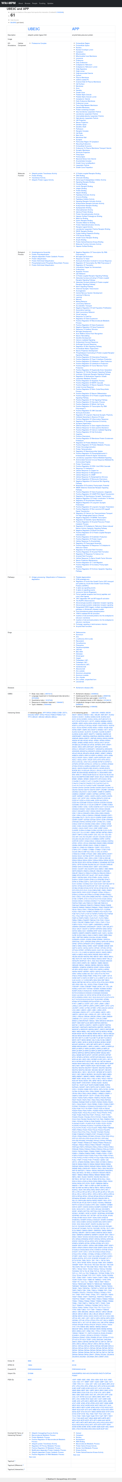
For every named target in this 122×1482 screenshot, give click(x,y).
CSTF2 (107, 847)
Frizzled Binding (81, 184)
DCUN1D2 (98, 856)
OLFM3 (111, 1089)
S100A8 (87, 1205)
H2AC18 (86, 952)
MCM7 (79, 1033)
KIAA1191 (83, 995)
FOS (97, 920)
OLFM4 (74, 1091)
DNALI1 (108, 873)
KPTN (80, 1001)
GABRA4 (75, 926)
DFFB (79, 864)
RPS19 (74, 1196)
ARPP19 (94, 755)
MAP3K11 (75, 1025)
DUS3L (100, 877)
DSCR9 (80, 877)
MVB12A (75, 1059)
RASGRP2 (101, 1170)
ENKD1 (109, 890)
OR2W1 (97, 1091)
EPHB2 (96, 894)
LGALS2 (104, 1008)
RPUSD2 (95, 1198)
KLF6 (112, 997)
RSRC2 (94, 1200)
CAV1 (88, 798)
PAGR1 (79, 1100)
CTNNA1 (85, 849)
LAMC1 (107, 1003)
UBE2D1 (35, 717)
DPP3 (84, 875)
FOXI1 (102, 920)
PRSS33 (99, 1149)
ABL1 (92, 715)
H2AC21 (98, 952)
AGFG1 (105, 725)
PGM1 (74, 1115)
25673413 (48, 694)
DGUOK (103, 864)
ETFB (111, 896)
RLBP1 (93, 1183)
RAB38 (108, 1164)
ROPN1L (75, 1190)
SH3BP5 (83, 1220)
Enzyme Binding (81, 197)
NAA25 (108, 1061)
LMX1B (81, 1014)
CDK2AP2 (86, 813)
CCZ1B (111, 807)
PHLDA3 (87, 1117)
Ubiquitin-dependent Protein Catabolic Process (48, 256)
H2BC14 (75, 954)
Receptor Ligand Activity (84, 227)
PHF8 (108, 1115)
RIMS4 (100, 1181)
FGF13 (83, 914)
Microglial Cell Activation (84, 256)
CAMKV (89, 794)
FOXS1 (74, 922)
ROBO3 (108, 1187)
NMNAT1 (80, 1076)
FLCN (91, 918)
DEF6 (84, 862)
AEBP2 (109, 723)
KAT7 (85, 988)
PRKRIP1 (98, 1145)
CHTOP (109, 826)
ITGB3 (82, 986)
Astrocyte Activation (83, 413)
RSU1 (105, 1200)
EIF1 (96, 886)
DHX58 (85, 867)
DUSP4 (86, 879)
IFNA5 (80, 976)
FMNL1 (106, 918)
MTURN (99, 1057)
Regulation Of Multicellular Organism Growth (91, 376)
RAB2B (97, 1164)
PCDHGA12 (83, 1106)
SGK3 (99, 1217)
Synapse (79, 139)
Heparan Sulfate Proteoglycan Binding (89, 216)
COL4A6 (81, 839)
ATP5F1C (108, 762)
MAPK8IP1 (76, 1027)
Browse (27, 3)
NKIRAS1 (89, 1074)
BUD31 (104, 779)
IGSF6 (84, 978)
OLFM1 (105, 1089)
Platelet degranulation (83, 577)
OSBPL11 (108, 1093)
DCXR (108, 856)
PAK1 (89, 1100)
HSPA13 (101, 969)
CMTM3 (104, 832)
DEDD (80, 862)
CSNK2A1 (90, 847)
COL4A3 (108, 837)
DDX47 (90, 860)
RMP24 (105, 1183)
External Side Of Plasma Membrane (88, 82)
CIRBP (100, 828)
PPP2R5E (89, 1140)
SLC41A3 (102, 1226)
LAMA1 (101, 1003)
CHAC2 (74, 824)
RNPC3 (102, 1187)
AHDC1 (95, 727)
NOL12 (94, 1078)
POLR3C (107, 1132)
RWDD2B (108, 1202)
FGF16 (88, 914)
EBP (108, 881)
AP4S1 (91, 740)
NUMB (96, 1085)
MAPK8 (108, 1025)
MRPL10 (92, 1046)
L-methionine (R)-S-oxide (84, 639)
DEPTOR (111, 862)
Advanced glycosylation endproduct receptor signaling (94, 603)
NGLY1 (74, 1074)
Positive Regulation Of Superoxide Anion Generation (94, 370)
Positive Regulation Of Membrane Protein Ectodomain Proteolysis (94, 439)
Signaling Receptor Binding (85, 182)
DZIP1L (86, 881)
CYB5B (82, 854)
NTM (84, 1083)
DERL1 (74, 864)
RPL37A (111, 1192)
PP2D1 (74, 1136)
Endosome (79, 60)
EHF (93, 886)
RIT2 (84, 1183)
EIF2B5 (80, 888)
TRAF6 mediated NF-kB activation (88, 613)
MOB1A (85, 1042)
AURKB (93, 766)
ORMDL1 (95, 1093)
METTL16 (82, 1038)
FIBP (82, 916)
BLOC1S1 (95, 775)
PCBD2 (106, 1104)
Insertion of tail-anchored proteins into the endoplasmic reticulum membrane (95, 616)
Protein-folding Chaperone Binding (87, 233)
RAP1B (74, 1170)
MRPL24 (75, 1048)
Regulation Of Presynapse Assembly (88, 543)
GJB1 (100, 933)
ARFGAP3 (98, 747)
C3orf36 (86, 787)
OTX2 (102, 1095)
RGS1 (108, 1179)
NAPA (102, 1063)
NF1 (94, 1072)
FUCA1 (80, 924)
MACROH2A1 (84, 1021)
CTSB (104, 849)
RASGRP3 (109, 1170)
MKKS (83, 1040)
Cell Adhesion (80, 273)
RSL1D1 (75, 1200)
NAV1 (78, 1066)
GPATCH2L (76, 941)
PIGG (74, 1119)
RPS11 (90, 1194)
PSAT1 (111, 1149)
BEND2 (85, 772)
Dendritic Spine (81, 124)
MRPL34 (100, 1048)
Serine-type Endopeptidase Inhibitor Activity (91, 180)
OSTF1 (91, 1095)
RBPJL (74, 1177)
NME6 (109, 1074)
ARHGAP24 (100, 749)
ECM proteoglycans (82, 579)
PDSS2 (101, 1110)
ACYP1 (92, 721)
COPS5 (107, 839)
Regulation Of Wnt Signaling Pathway (89, 346)
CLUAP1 (87, 832)
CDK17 (74, 813)
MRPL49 (81, 1051)
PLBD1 (98, 1123)
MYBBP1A (95, 1059)
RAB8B (74, 1168)
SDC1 (89, 1209)
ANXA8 (110, 738)
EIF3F (91, 888)
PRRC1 (111, 1147)
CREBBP (110, 843)
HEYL (89, 961)
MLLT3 (94, 1040)
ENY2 (84, 892)
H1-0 (73, 952)
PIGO (78, 1119)
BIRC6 (48, 712)
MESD (106, 1036)
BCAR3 (102, 768)
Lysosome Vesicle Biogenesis (86, 592)
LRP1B (103, 1014)
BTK (100, 779)
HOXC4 (101, 967)
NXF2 (88, 1087)
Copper (78, 658)
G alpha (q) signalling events (86, 588)
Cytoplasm (79, 52)
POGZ (90, 1130)
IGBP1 (104, 976)
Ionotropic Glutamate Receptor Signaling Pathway (93, 374)
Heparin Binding (81, 193)
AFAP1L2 (75, 725)
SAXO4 (91, 1207)
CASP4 (98, 796)
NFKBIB (99, 1072)
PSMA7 (97, 1151)
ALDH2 (74, 732)
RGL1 (104, 1179)
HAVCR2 (86, 956)
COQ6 (86, 841)
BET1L (96, 772)
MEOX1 (101, 1036)
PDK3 (85, 1110)
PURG (106, 1158)
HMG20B (75, 965)
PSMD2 (59, 715)
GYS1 (111, 950)
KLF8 (78, 999)
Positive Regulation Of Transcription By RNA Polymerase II (91, 407)
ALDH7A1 (88, 732)
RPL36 (100, 1192)
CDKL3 (84, 815)
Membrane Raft (81, 137)
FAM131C (89, 903)
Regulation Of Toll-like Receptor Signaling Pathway (93, 372)
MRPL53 (94, 1051)
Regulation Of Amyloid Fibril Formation (89, 549)
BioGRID (13, 22)
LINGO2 (83, 1012)
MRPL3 (94, 1048)
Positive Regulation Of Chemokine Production (91, 357)
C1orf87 (94, 785)
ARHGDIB (75, 751)
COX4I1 (92, 841)
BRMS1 (80, 779)
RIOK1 (110, 1181)
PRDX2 (95, 1143)
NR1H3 (105, 1080)
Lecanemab (80, 681)
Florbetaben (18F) (82, 660)
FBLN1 (74, 909)
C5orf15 (104, 787)
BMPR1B (82, 777)
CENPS (74, 819)
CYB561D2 (76, 854)
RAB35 (102, 1164)
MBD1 (74, 1031)
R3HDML (87, 1162)
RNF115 (87, 1185)
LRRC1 (74, 1016)
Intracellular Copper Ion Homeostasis (88, 267)
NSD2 (74, 1083)
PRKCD (81, 1145)
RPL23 (79, 1192)
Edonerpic (79, 654)
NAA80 (74, 1063)
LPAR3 (91, 1014)
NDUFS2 (75, 1070)
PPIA (103, 1136)
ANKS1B (108, 736)
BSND (92, 779)
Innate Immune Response (85, 387)
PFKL (110, 1113)
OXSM (107, 1095)
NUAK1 (99, 1083)
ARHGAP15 (83, 749)
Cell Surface (80, 84)
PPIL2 (112, 1136)
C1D (93, 783)
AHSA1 (100, 727)
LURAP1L (92, 1018)
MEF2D (89, 1036)
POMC (74, 1134)
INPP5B (80, 982)
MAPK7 (102, 1025)
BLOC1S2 (102, 775)
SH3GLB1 (96, 1220)
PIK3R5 (89, 1119)
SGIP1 (90, 1217)
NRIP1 (110, 1080)
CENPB (98, 817)
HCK (84, 959)
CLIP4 (110, 830)
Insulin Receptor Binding (84, 186)
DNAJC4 (96, 873)
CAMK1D (101, 792)
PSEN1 (74, 1151)
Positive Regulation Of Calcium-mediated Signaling (93, 430)
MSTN (84, 1055)
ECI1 (91, 884)
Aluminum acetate (82, 675)
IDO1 (92, 974)
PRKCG (87, 1145)
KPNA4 (74, 1001)
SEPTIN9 (108, 1211)
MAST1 (97, 1029)
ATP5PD (75, 764)
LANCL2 (75, 1006)
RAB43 (98, 1166)
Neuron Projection (82, 122)
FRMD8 (86, 922)
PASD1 (110, 1102)
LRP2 (108, 1014)
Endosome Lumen (82, 103)
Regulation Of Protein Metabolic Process (90, 442)
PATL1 (74, 1104)
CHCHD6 (87, 824)
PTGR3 (90, 1155)
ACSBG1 (84, 719)
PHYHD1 (98, 1117)
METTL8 (104, 1038)
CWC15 (80, 852)
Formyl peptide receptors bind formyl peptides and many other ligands (93, 595)
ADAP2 (109, 721)
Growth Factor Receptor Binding (87, 237)
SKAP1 (88, 1224)
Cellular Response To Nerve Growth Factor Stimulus (94, 558)
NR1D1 (99, 1080)
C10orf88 (75, 781)
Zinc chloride (80, 677)
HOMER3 (90, 967)
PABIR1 (91, 1098)
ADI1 (99, 723)
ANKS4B (75, 738)
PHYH (93, 1117)
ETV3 (90, 899)
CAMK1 (94, 792)
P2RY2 (85, 1098)
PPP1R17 (97, 1138)
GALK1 (79, 929)
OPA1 (87, 1091)
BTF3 (96, 779)
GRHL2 (84, 946)
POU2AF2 (100, 1134)
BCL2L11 (93, 770)
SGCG (85, 1217)
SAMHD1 (103, 1205)
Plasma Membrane (82, 77)
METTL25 (89, 1038)
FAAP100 (109, 901)
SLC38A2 (95, 1226)
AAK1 (97, 712)
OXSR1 (74, 1098)
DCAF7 (109, 854)
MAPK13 (96, 1025)
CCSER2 (96, 807)
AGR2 (90, 727)
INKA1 (107, 980)
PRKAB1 (75, 1145)
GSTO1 (91, 948)
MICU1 (109, 1038)
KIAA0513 (89, 993)
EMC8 (94, 890)
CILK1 (91, 828)
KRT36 (91, 1001)
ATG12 (108, 760)
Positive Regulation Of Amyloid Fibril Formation (92, 552)
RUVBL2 (101, 1202)
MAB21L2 (75, 1021)
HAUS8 (80, 956)
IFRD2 (95, 976)
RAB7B (109, 1166)
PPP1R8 (75, 1140)
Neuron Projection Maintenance (86, 560)
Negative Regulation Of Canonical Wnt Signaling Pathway (92, 482)
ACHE (98, 717)
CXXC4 (105, 852)
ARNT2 (81, 755)
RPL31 (89, 1192)
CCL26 (91, 804)
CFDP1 (94, 822)
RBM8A (103, 1175)
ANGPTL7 (92, 734)
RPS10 (84, 1194)
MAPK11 (89, 1025)
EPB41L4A (83, 894)
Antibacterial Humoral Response (87, 342)
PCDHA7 (75, 1106)
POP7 (94, 1134)
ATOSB (94, 762)
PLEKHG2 (83, 1125)
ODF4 (101, 1089)
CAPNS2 (95, 794)
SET (88, 1215)
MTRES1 (87, 1057)
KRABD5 (85, 1001)
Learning (79, 297)
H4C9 (85, 954)
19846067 (59, 702)
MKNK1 (89, 1040)
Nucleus (78, 47)
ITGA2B (100, 984)
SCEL (74, 1209)
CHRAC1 (96, 826)
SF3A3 (110, 1215)
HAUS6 (74, 956)
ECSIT (100, 884)
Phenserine (80, 645)
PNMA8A (110, 1128)
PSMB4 (103, 1151)
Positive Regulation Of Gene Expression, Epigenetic (94, 492)
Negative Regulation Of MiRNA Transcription (91, 517)
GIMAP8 (94, 933)
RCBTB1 (90, 1177)
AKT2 (111, 730)
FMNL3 (80, 920)
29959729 (106, 696)
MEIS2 (95, 1036)
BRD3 (107, 777)
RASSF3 (96, 1173)
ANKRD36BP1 (77, 736)
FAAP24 (75, 903)
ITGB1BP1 (75, 986)
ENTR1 (79, 892)
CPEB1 (74, 843)
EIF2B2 (74, 888)
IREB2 (111, 982)
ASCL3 (74, 757)
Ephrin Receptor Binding (84, 220)
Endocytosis (80, 269)
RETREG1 (75, 1179)
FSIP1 (103, 922)
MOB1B (91, 1042)
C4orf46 (98, 787)
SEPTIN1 (86, 1211)
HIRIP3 (84, 963)
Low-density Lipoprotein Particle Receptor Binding (93, 229)
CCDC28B (82, 802)
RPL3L (74, 1194)
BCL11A (81, 770)
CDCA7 (98, 811)
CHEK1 (98, 824)
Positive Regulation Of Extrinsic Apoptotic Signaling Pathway (94, 570)
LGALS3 (110, 1008)
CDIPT (104, 811)
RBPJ (108, 1175)
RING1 (105, 1181)
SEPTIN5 (101, 1211)
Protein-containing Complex (85, 109)
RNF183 (75, 1187)
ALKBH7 (108, 732)
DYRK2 (81, 881)
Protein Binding (37, 175)
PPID (107, 1136)
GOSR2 (88, 939)
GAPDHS (98, 929)
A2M (93, 712)
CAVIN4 (93, 798)
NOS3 (81, 1080)
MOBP (109, 1042)
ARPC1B (87, 755)
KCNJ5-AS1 (88, 991)
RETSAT (83, 1179)
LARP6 (96, 1006)
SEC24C (99, 1209)
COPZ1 (81, 841)
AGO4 (79, 727)
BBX (91, 768)
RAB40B (93, 1166)
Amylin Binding (81, 240)
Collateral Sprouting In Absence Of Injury (90, 417)
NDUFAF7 (88, 1068)
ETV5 (99, 899)
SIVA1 (74, 1224)
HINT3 (79, 963)
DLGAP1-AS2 (83, 869)
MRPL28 (88, 1048)
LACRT (86, 1003)
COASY (90, 834)
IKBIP (91, 978)
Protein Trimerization (83, 464)
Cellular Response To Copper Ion (87, 470)
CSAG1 (91, 845)
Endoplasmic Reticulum (84, 64)
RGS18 (85, 1181)
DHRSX (74, 867)
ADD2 (86, 723)
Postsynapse (80, 156)
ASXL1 (74, 760)
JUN (110, 986)
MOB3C (103, 1042)
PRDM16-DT (88, 1143)
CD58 (92, 809)
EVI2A (104, 899)
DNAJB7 (75, 873)
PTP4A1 (110, 1155)
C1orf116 (75, 785)
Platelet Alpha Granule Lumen (86, 97)
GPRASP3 (86, 944)
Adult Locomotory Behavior (85, 312)
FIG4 (86, 916)
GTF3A (109, 948)
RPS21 (85, 1196)
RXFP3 (74, 1205)
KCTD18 (75, 993)
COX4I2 (97, 841)
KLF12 (103, 997)
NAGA (97, 1063)
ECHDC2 (86, 884)
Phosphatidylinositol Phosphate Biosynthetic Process (50, 263)
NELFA (90, 1072)
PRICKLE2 (107, 1143)
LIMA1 (78, 1010)
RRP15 (106, 1198)
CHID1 (74, 826)
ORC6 (89, 1093)
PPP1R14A (90, 1138)
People (34, 3)
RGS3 (91, 1181)
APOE (92, 745)
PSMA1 (86, 1151)
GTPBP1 (81, 950)
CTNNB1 (91, 849)
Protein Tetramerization (84, 449)
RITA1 (88, 1183)
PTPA (74, 1158)
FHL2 (78, 916)
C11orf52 (82, 781)
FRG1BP (81, 922)
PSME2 (99, 1153)
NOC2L (84, 1078)
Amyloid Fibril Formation (84, 556)
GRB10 (74, 946)
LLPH (93, 1012)
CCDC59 (103, 802)
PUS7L (111, 1158)
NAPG (107, 1063)
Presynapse (80, 154)
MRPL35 (106, 1048)
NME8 (74, 1076)
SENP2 (80, 1211)
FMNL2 (74, 920)
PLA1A (104, 1121)
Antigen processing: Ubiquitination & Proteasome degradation (49, 578)
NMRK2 (98, 1076)
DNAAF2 (80, 871)
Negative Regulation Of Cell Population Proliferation (93, 308)
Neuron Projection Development (87, 350)
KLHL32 (83, 999)
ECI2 (95, 884)
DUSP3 (81, 879)
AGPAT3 (85, 727)
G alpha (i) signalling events (85, 590)
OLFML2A (81, 1091)
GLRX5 (79, 935)
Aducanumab (80, 669)
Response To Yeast (82, 258)
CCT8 (106, 807)
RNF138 (100, 1185)
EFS (84, 886)
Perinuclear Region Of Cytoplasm (87, 142)
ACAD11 (81, 717)
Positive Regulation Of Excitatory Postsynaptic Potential (92, 565)
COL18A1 (75, 837)
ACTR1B (81, 721)
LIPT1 (88, 1012)
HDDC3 (99, 959)
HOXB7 (96, 967)
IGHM (74, 978)
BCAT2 (107, 768)
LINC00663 (76, 1012)
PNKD (100, 1128)
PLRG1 (84, 1128)
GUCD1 (94, 950)
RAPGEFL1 (82, 1170)
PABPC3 (97, 1098)
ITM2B (94, 986)
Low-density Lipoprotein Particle (87, 114)
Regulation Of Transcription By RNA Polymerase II (93, 263)
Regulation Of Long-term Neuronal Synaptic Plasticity (94, 415)
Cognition (79, 434)
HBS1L (111, 956)
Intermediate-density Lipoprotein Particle (90, 116)
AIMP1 (79, 730)
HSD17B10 (93, 969)
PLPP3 (78, 1128)
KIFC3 (74, 997)
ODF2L (95, 1089)
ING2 (95, 980)
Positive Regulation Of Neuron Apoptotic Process (93, 385)
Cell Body (79, 133)
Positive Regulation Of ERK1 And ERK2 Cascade (93, 466)
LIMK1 (94, 1010)
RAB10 (92, 1162)
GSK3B (106, 946)
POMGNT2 (81, 1134)
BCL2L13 (100, 770)
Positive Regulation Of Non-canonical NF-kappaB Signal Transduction (93, 510)
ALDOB (101, 732)
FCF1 (102, 909)
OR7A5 (74, 1093)
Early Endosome (81, 62)
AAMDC (102, 712)
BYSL (110, 779)
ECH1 (74, 884)
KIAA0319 (81, 993)
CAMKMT (82, 794)
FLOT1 (96, 918)
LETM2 (87, 1008)
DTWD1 (94, 877)
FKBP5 (81, 918)
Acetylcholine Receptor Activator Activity (90, 203)
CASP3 (92, 796)
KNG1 (101, 999)
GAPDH (92, 929)
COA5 (85, 834)
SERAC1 (75, 1213)
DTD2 (90, 877)
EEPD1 (74, 886)
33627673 (102, 698)
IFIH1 (107, 974)
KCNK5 (95, 991)
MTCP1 (89, 1055)
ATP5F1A (101, 762)
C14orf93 (95, 781)
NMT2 (104, 1076)
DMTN (74, 871)
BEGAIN (80, 772)
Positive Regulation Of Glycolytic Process (90, 402)
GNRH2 (86, 937)
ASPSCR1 (102, 757)
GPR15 (111, 941)
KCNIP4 (75, 991)
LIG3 (73, 1010)
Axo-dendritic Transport (84, 306)
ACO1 (74, 719)
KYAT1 (74, 1003)
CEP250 (86, 819)
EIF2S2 (86, 888)
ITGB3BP (88, 986)
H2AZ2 (104, 952)
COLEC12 (88, 839)
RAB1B (74, 1164)
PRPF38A (75, 1147)
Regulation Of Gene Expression (87, 318)
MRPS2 (74, 1053)
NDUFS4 (82, 1070)
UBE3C (34, 28)
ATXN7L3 (80, 766)
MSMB (79, 1055)
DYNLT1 (107, 879)
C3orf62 (92, 787)
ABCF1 (74, 715)
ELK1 (86, 890)
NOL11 (89, 1078)
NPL (90, 1080)
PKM (92, 1121)
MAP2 (92, 1023)
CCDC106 (107, 798)
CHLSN (84, 826)
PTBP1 (110, 1153)
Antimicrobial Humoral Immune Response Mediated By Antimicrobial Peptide (95, 461)
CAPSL (108, 794)
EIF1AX (101, 886)
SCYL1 (83, 1209)
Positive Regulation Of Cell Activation (89, 432)
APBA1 (96, 740)
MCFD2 (98, 1031)
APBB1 (74, 742)
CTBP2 (74, 849)
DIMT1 (96, 867)
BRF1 (112, 777)
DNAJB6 (107, 871)
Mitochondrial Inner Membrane (86, 56)
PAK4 (98, 1100)
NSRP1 (79, 1083)
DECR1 (111, 860)
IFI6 (103, 974)
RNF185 (81, 1187)
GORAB (104, 937)
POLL (88, 1132)
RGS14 (80, 1181)
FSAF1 (92, 922)
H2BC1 (109, 952)
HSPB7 (80, 971)
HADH (90, 954)
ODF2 (91, 1089)
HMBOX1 (94, 963)
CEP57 (98, 819)
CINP (95, 828)
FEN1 (84, 911)
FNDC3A (93, 920)
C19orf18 (82, 783)
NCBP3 (88, 1066)
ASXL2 (79, 760)
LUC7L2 (86, 1018)
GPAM (94, 939)
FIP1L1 (96, 916)
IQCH (107, 982)
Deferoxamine (80, 632)
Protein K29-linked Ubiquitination (43, 261)
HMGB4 (93, 965)
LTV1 (81, 1018)
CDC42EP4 (81, 811)
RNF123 (94, 1185)
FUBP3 (74, 924)
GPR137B (104, 941)
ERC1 (74, 896)
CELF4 (93, 817)
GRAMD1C (99, 944)
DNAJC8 (102, 873)
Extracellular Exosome (84, 146)
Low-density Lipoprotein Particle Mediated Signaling (93, 457)
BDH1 (111, 770)
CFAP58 (88, 822)
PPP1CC (75, 1138)
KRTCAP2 (106, 1001)
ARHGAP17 (91, 749)
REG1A (105, 1177)
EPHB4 (102, 894)
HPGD (81, 969)
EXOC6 (74, 901)
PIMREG (107, 1119)
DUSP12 (106, 877)
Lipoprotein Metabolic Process (86, 378)
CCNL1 (85, 807)
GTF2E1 (97, 948)
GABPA (106, 924)
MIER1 (74, 1040)
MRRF (98, 1053)
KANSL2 (75, 988)
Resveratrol (80, 641)
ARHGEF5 (91, 751)
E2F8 (96, 881)
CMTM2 (98, 832)
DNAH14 (86, 871)
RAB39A (75, 1166)
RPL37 (105, 1192)
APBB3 (85, 742)
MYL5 (74, 1061)
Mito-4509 (79, 651)
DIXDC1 (75, 869)
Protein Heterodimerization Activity (88, 225)
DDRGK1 (81, 858)
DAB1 (95, 854)
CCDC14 (82, 800)
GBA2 (80, 931)
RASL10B (75, 1173)
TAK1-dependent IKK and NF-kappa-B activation (92, 598)
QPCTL (74, 1162)
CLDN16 (81, 830)
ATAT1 (85, 760)
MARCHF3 (84, 1029)
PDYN (106, 1110)
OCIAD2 (80, 1089)
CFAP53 (82, 822)
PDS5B (95, 1110)
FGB (73, 914)
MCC (89, 1031)
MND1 (80, 1042)
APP (75, 28)
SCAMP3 (97, 1207)
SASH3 (85, 1207)
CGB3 (109, 822)
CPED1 (80, 843)
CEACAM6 (76, 817)
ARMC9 (109, 753)
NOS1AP (75, 1080)
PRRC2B (75, 1149)
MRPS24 (81, 1053)
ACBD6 (93, 717)
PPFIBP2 (91, 1136)
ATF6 (103, 760)
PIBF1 (110, 1117)
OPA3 (92, 1091)
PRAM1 (80, 1143)
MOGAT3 (75, 1044)
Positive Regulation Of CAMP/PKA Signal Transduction (95, 494)
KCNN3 (107, 991)
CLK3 (74, 832)
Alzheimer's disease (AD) (84, 687)
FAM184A (75, 905)
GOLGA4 (92, 937)
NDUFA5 (81, 1068)
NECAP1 (102, 1070)
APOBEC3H (85, 745)
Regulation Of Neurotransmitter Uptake (89, 451)
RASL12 (89, 1173)
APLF (102, 742)
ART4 (106, 755)
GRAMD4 (107, 944)
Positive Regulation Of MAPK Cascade (89, 383)
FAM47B (75, 907)
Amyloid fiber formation (84, 626)
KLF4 (108, 997)
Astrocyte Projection (83, 152)
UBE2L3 (54, 717)
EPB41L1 (107, 892)
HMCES (105, 963)
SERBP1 (82, 1213)
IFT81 (100, 976)
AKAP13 (94, 730)
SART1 (80, 1207)
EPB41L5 (90, 894)
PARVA (99, 1102)
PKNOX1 (98, 1121)
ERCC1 (79, 896)
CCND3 (110, 804)
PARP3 (94, 1102)
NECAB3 (95, 1070)
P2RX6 (80, 1098)
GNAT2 (95, 935)
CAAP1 (98, 789)
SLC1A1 (75, 1226)
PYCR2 (84, 1160)
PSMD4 (81, 1153)
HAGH (101, 954)
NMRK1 (93, 1076)
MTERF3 (95, 1055)
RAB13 (104, 1162)
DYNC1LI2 (93, 879)
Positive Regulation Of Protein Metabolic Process (93, 445)
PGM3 (79, 1115)
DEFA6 (89, 862)
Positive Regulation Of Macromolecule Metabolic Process (92, 322)
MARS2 (91, 1029)
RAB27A (86, 1164)
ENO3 (74, 892)
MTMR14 (80, 1057)
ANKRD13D (107, 734)
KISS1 (86, 997)
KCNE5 (109, 988)
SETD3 (99, 1215)
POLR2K (100, 1132)
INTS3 (94, 982)
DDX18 (101, 858)
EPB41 (101, 892)
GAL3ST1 (109, 926)
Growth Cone (80, 92)
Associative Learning (83, 310)
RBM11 (74, 1175)
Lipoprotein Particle (82, 165)
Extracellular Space (82, 45)
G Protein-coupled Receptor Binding (88, 173)
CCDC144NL (90, 800)
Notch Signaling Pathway (84, 286)
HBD (91, 956)
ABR (102, 715)
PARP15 (88, 1102)
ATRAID (110, 764)
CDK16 (109, 811)
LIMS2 (99, 1010)
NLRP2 (99, 1074)
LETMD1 (93, 1008)
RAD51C (94, 1168)
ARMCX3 (75, 755)
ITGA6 (106, 984)
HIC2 (97, 961)
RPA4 (93, 1190)
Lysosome (79, 58)
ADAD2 (97, 721)
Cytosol (78, 75)
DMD (106, 869)
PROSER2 (106, 1145)
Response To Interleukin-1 (85, 468)
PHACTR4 (85, 1115)
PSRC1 (104, 1153)
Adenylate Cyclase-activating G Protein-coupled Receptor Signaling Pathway (92, 279)
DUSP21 (75, 879)
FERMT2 (89, 911)
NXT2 (98, 1087)
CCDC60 (109, 802)
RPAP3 (98, 1190)
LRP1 (99, 1014)
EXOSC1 (81, 901)
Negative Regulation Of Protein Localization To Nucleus (95, 498)
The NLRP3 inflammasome (85, 600)
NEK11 (84, 1072)
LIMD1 (89, 1010)
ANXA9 (74, 740)
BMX (88, 777)
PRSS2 (81, 1149)
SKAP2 (93, 1224)
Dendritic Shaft (81, 127)
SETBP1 (94, 1215)
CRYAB (85, 845)
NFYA (105, 1072)
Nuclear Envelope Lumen (84, 50)
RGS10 (74, 1181)
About (20, 3)
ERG (84, 896)
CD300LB (75, 809)
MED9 (84, 1036)
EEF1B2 (106, 884)
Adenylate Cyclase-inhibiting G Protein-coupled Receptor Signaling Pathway (92, 283)
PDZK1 (80, 1113)
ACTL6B (102, 719)
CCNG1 (80, 807)
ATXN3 (74, 766)
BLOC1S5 (110, 775)
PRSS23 (87, 1149)
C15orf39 (102, 781)
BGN (101, 772)
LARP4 (91, 1006)
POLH (80, 1132)
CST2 (102, 847)
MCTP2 (84, 1033)
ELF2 (81, 890)
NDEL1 (104, 1066)
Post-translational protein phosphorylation (90, 611)
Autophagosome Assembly (41, 252)
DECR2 (74, 862)
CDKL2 (79, 815)
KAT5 (80, 988)
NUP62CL (75, 1087)
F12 (99, 901)
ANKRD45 (93, 736)
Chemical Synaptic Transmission (87, 288)
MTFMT (108, 1055)
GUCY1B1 (100, 950)
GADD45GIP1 (91, 926)
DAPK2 (104, 854)
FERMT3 (96, 911)
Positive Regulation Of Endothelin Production (91, 537)
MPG (88, 1044)
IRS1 (82, 984)
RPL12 (74, 1192)
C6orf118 (110, 787)
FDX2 (79, 911)
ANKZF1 (87, 738)
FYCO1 (85, 924)
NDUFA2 (75, 1068)
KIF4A (104, 995)
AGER (100, 725)
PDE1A (101, 1108)
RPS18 (111, 1194)
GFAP (95, 931)
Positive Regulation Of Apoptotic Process (90, 380)
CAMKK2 (75, 794)
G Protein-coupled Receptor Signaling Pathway (92, 276)
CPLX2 (85, 843)
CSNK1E (104, 845)
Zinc (77, 636)
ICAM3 (84, 974)
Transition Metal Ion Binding (85, 222)
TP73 (30, 717)
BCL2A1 (87, 770)
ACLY (108, 717)
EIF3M (101, 888)
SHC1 (74, 1222)
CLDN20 (88, 830)
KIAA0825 (96, 993)
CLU (82, 832)
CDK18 (79, 813)
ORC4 (84, 1093)
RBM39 (85, 1175)
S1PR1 (92, 1205)
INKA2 (74, 982)
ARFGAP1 (90, 747)
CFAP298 (109, 819)
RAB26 (80, 1164)
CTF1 (79, 849)
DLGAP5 (91, 869)
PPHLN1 (98, 1136)
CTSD (108, 849)
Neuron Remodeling (82, 336)
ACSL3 (90, 719)
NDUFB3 (102, 1068)
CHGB (109, 824)
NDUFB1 (95, 1068)
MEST (111, 1036)
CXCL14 (93, 852)
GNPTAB (79, 937)
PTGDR (80, 1155)
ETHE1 (74, 899)
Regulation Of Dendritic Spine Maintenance (91, 520)
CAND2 (54, 712)
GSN (111, 946)
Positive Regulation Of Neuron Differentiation (91, 393)
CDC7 (88, 811)
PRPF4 (81, 1147)
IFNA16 (74, 976)
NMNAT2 (87, 1076)
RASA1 (88, 1170)
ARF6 (84, 747)
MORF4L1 (82, 1044)
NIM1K (83, 1074)
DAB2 (99, 854)
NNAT (109, 1076)
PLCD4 (109, 1123)
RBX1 (79, 1177)
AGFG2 (111, 725)
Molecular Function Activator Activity (88, 244)
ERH (87, 896)
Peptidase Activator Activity (85, 195)
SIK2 (100, 1222)
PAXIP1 (84, 1104)
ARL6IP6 (86, 753)
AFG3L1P (82, 725)
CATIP (83, 798)
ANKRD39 (86, 736)
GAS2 (104, 929)
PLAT (94, 1123)
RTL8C (84, 1202)
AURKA (87, 766)
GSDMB (100, 946)
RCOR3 (96, 1177)
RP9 (84, 1190)
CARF (74, 796)
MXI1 (89, 1059)
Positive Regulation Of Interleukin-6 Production (92, 363)
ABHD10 (81, 715)
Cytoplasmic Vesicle (83, 99)
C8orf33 (74, 789)
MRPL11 (98, 1046)
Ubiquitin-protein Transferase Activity (44, 173)
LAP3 (80, 1006)
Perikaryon (79, 129)
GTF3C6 (75, 950)
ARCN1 (74, 747)
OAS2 (108, 1087)
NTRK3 (94, 1083)
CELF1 (82, 817)
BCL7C (106, 770)
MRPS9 (93, 1053)
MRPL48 (75, 1051)
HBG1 (101, 956)
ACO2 (79, 719)
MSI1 (108, 1053)
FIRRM (101, 916)
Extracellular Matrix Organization (87, 348)
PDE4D (107, 1108)
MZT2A (103, 1061)
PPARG (84, 1136)
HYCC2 (109, 971)
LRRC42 (80, 1016)
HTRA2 (103, 971)
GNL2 (110, 935)
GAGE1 (99, 926)
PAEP (74, 1100)
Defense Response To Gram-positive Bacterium (92, 428)
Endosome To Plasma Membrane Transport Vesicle (93, 148)
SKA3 (83, 1224)
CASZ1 (74, 798)
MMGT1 (109, 1040)
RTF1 (110, 1200)
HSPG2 (98, 971)
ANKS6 (81, 738)
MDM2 (90, 1033)
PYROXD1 (96, 1160)
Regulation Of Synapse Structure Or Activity (91, 421)
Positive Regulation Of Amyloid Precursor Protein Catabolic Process (93, 523)
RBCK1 (108, 1173)
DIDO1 (91, 867)
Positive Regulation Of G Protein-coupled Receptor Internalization (93, 533)
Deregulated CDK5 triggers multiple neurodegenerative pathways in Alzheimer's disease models (94, 608)
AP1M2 (80, 740)
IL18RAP (101, 978)
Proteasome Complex (39, 43)
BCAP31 (96, 768)
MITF (79, 1040)
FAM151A (104, 903)
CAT (79, 798)
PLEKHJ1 (90, 1125)
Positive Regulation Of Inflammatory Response (92, 419)
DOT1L (65, 712)
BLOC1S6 (75, 777)
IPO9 (102, 982)
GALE (74, 929)
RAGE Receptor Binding (84, 231)
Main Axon (79, 135)
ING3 (99, 980)
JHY (103, 986)
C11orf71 (88, 781)
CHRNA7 (103, 826)
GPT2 (93, 944)
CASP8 (109, 796)
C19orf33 (88, 783)
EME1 (99, 890)
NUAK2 (105, 1083)
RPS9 (89, 1198)
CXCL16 (99, 852)
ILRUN (86, 980)
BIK (110, 772)
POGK (85, 1130)
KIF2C (89, 995)
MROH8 (80, 1046)
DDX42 (79, 860)
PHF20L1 (98, 1115)
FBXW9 (96, 909)
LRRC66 (86, 1016)
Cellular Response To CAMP (86, 475)
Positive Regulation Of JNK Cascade (88, 410)
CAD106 (79, 649)
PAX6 (79, 1104)
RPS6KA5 (108, 1196)
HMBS (100, 963)
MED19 (106, 1033)
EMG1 (104, 890)
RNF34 (91, 1187)
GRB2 (80, 946)
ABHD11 (87, 715)
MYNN (79, 1061)
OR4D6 (102, 1091)
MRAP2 (107, 1044)
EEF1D (111, 884)
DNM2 (74, 875)
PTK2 (96, 1155)
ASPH (96, 757)
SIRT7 (109, 1222)
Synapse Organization (83, 423)
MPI (92, 1044)
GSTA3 (85, 948)
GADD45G (82, 926)
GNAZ (101, 935)
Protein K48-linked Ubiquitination (43, 265)
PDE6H (74, 1110)
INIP (103, 980)
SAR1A (74, 1207)
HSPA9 (74, 971)
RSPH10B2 (82, 1200)
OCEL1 (74, 1089)
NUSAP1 (82, 1087)
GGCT (109, 931)
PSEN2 (80, 1151)
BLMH (89, 775)
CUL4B (74, 852)
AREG (80, 747)
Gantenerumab (81, 666)
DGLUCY (96, 864)
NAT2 (74, 1066)
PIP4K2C (80, 1121)
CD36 (88, 809)
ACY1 (87, 721)
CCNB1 (59, 712)
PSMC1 (109, 1151)
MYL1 (105, 1059)
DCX (104, 856)
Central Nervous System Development (89, 293)
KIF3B (99, 995)
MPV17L (102, 1044)
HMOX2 (106, 965)
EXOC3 (109, 899)
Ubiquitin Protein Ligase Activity (43, 180)
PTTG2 (96, 1158)
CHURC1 (75, 828)
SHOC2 (89, 1222)
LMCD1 (103, 1012)
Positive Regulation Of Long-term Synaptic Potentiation (95, 507)
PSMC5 (53, 715)
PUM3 (102, 1158)
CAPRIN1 (102, 794)
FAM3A (102, 905)
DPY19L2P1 (90, 875)
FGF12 (78, 914)
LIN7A (104, 1010)
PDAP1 (90, 1108)
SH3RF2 (104, 1220)
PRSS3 (93, 1149)
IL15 (95, 978)
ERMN (92, 896)
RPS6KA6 (75, 1198)
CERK (103, 819)
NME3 (104, 1074)
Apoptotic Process (82, 271)
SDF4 (93, 1209)
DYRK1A (75, 881)
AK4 (89, 730)
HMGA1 (81, 965)
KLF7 (74, 999)
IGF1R (109, 976)
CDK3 (92, 813)
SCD (110, 1207)
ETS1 (86, 899)
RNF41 (97, 1187)
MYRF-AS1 (96, 1061)
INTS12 (89, 982)
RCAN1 (84, 1177)
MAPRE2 (107, 1027)
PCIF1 (105, 1106)
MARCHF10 (76, 1029)
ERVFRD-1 (98, 896)
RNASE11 (75, 1185)
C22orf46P (100, 785)
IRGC (78, 984)
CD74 (96, 809)
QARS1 (103, 1160)
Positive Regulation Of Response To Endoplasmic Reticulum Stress (93, 546)
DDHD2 (74, 858)
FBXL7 (85, 909)
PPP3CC (97, 1140)
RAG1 (100, 1168)
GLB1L (104, 933)
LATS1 (107, 1006)
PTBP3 (74, 1155)
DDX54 (100, 860)
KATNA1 (90, 988)
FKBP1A (75, 918)
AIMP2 (84, 730)
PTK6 (100, 1155)
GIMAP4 (75, 933)
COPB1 (102, 839)
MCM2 (110, 1031)
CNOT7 (74, 834)
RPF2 (103, 1190)
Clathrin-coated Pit (82, 79)
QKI (107, 1160)
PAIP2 (84, 1100)
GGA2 (105, 931)
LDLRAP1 (75, 1008)
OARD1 (103, 1087)
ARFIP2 (105, 747)
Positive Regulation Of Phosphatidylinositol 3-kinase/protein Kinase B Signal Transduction (91, 454)
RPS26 (96, 1196)
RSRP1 (100, 1200)
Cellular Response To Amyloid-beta (88, 541)
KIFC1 (109, 995)
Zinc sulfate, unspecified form (86, 679)
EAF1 (100, 881)
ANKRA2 (99, 734)
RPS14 (100, 1194)
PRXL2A (106, 1149)
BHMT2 (106, 772)
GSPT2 (74, 948)
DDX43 (85, 860)
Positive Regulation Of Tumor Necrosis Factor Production (92, 366)
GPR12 (98, 941)
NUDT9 (91, 1085)
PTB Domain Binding (83, 235)
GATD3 (74, 931)
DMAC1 (101, 869)
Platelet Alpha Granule (83, 94)
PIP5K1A (87, 1121)
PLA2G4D (75, 1123)
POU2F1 (107, 1134)
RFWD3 (94, 1179)
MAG (97, 1021)
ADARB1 (75, 723)
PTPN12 (79, 1158)
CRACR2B (92, 843)
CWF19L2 (86, 852)
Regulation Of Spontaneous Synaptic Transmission (93, 496)
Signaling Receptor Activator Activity (88, 201)
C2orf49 (107, 785)
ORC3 (80, 1093)
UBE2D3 (48, 717)
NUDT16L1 (75, 1085)
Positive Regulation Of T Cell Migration (89, 562)
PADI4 (109, 1098)
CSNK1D (97, 845)
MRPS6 (87, 1053)
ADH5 (95, 723)
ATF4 (99, 760)
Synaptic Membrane (83, 150)
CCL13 (86, 804)
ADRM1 (104, 723)
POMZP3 (88, 1134)
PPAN (79, 1136)
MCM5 (74, 1033)
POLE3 (74, 1132)
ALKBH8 (75, 734)
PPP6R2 (109, 1140)
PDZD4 (111, 1110)
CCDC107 (75, 800)
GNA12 (84, 935)
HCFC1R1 (79, 959)
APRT (104, 745)
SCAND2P (105, 1207)
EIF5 (73, 890)
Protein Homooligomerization (86, 447)
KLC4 (99, 997)
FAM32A (97, 905)
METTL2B (96, 1038)
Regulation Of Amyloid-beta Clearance (89, 500)
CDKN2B (97, 815)
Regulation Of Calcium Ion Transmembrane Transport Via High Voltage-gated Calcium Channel (94, 514)
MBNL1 (84, 1031)
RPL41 (79, 1194)
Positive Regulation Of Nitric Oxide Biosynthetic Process (92, 390)
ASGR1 (80, 757)
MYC (101, 1059)
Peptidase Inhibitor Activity (85, 199)
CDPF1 (109, 815)
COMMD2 (95, 839)
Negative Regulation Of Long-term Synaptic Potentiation (91, 503)
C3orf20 (74, 787)
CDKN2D (104, 815)
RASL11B (82, 1173)
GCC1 (84, 931)
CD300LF (82, 809)
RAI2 (104, 1168)
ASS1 (109, 757)
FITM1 (106, 916)
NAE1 (93, 1063)
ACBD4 (87, 717)
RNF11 (82, 1185)
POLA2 (94, 1130)
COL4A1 (96, 837)
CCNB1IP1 (98, 804)
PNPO (74, 1130)
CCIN (81, 804)
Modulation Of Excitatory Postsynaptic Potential (92, 485)
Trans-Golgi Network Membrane (87, 105)
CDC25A (107, 809)
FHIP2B (110, 914)
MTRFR (93, 1057)
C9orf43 (80, 789)
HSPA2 (106, 969)
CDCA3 (92, 811)
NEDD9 (74, 1072)
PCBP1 (111, 1104)
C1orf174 (82, 785)
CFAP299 (75, 822)
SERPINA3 (101, 1213)
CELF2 (87, 817)
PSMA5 (91, 1151)
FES (101, 911)
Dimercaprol (80, 656)
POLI (84, 1132)
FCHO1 (74, 911)
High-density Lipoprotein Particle (87, 118)
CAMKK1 (108, 792)
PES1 (94, 1113)
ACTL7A (108, 719)
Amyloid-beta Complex (84, 161)
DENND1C (95, 862)
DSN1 (85, 877)
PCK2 (74, 1108)
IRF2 (73, 984)
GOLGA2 (31, 715)
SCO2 (79, 1209)
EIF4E (106, 888)
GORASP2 (76, 939)
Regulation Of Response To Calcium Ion (90, 554)
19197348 (48, 700)
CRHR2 (74, 845)
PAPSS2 (108, 1100)
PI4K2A (104, 1117)
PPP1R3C (105, 1138)
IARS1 (74, 974)
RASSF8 (102, 1173)
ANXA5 (105, 738)
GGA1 (100, 931)
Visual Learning (81, 314)
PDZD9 (74, 1113)
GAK (104, 926)
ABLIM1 (97, 715)
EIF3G (96, 888)
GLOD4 (109, 933)
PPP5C (102, 1140)
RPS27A (102, 1196)
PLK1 (109, 1125)
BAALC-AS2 (105, 766)
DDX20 (74, 860)
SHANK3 (110, 1220)
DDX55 (106, 860)
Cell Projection (81, 120)
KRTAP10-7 (98, 1001)
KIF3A (94, 995)
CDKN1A (90, 815)
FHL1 (74, 916)
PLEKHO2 (98, 1125)
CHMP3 (90, 826)
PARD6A (75, 1102)
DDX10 (91, 858)
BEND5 (91, 772)
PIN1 (112, 1119)
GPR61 (74, 944)
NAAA (79, 1063)
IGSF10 (79, 978)
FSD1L (97, 922)
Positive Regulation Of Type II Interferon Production (94, 359)
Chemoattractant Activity (84, 210)
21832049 (60, 12)
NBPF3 (83, 1066)
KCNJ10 (81, 991)
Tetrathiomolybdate (82, 647)
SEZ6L (105, 1215)
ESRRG (105, 896)
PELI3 (90, 1113)
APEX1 (91, 742)
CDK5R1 (107, 813)
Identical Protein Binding (84, 212)
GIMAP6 (88, 933)
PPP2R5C (82, 1140)
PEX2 (99, 1113)
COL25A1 (89, 837)
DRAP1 (74, 877)
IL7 (83, 980)
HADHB (95, 954)
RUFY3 (89, 1202)
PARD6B (82, 1102)
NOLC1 (104, 1078)
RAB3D (86, 1166)
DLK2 (96, 869)
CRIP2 (80, 845)
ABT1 (106, 715)
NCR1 (94, 1066)
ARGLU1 (75, 749)
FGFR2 (100, 914)
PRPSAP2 (88, 1147)
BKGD (85, 775)
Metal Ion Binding (82, 218)
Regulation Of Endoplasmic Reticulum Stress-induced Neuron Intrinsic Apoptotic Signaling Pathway (94, 527)
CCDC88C (75, 804)
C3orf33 (80, 787)
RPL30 (84, 1192)
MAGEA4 (103, 1021)
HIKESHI (109, 961)
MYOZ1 (89, 1061)
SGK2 (95, 1217)
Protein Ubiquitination (39, 258)
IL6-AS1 (78, 980)
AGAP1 (95, 725)
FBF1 (111, 907)
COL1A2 (82, 837)
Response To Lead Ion (83, 316)
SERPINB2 (110, 1213)
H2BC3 (80, 954)
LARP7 (102, 1006)
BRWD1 (86, 779)
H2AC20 (92, 952)
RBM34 (80, 1175)
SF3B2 (74, 1217)
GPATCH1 (106, 939)
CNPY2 (80, 834)
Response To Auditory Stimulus (87, 329)
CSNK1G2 (83, 847)
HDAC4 (93, 959)
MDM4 (95, 1033)
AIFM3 (74, 730)
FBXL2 (79, 909)
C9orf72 (86, 789)
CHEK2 (103, 824)
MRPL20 (111, 1046)
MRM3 (74, 1046)
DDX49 (95, 860)
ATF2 (95, 760)
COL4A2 (102, 837)
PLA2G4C (110, 1121)
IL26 (73, 980)
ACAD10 (75, 717)
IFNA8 (85, 976)
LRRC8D (93, 1016)
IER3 (96, 974)
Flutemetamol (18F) (82, 664)
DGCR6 (84, 864)
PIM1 (102, 1119)
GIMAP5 (81, 933)
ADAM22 (104, 721)
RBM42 (91, 1175)
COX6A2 (104, 841)
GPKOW (88, 941)
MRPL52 (88, 1051)
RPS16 (106, 1194)
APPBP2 (98, 745)
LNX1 (86, 1014)
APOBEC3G (76, 745)
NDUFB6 (108, 1068)
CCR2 (91, 807)
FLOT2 (101, 918)
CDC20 (101, 809)
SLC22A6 (81, 1226)
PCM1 (79, 1108)
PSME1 (93, 1153)
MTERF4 (102, 1055)
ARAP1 (108, 745)
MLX (104, 1040)
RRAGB (101, 1198)
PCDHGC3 (91, 1106)
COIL (95, 834)
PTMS (105, 1155)
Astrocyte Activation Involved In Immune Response (94, 261)
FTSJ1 (107, 922)
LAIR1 (96, 1003)
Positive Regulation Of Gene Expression (90, 325)
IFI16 (100, 974)
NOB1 (79, 1078)
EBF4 (105, 881)
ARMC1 (97, 753)
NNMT (74, 1078)
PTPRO (91, 1158)
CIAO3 (81, 828)
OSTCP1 (86, 1095)
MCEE (93, 1031)
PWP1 (79, 1160)
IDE (88, 974)
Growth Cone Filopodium (84, 167)
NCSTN (99, 1066)
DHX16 (80, 867)
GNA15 (90, 935)
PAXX (89, 1104)
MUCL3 (109, 1057)
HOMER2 (83, 967)
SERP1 (94, 1213)
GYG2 (107, 950)
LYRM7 (104, 1018)
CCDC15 (105, 800)
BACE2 (80, 768)
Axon (77, 88)
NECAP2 (108, 1070)
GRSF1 (37, 715)
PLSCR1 (94, 1128)
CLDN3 (93, 830)
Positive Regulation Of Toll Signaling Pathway (91, 400)
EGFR (89, 886)
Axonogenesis (81, 291)
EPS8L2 (108, 894)
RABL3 (80, 1168)
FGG (105, 914)
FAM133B (97, 903)
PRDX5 (100, 1143)
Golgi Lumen (80, 71)
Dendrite (79, 90)
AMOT (86, 734)
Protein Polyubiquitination (40, 254)
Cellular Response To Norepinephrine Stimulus (92, 477)
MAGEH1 (110, 1021)
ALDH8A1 (95, 732)
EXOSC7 (94, 901)
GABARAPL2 (98, 924)
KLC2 (95, 997)
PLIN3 (104, 1125)
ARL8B (91, 753)
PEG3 (85, 1113)
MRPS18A (108, 1051)
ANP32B (94, 738)
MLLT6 (99, 1040)
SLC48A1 (109, 1226)
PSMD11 (75, 1153)
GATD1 (109, 929)
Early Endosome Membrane (85, 101)
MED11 (100, 1033)
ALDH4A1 (80, 732)
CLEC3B (99, 830)
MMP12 (74, 1042)
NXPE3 (93, 1087)
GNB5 (105, 935)
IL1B (105, 978)
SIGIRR (95, 1222)
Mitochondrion (81, 54)
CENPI (104, 817)
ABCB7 (108, 712)
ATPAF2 (104, 764)
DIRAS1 (106, 867)
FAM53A (88, 907)
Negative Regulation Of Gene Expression (90, 327)
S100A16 (81, 1205)
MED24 (111, 1033)
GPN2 (93, 941)
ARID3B (105, 751)
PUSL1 (74, 1160)
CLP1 (78, 832)
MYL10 (110, 1059)
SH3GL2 (90, 1220)
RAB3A (81, 1166)
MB (113, 1029)
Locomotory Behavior (83, 303)
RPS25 (90, 1196)
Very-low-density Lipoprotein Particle (88, 112)
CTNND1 (98, 849)
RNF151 (106, 1185)
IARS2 (79, 974)
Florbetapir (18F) (81, 662)
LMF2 (108, 1012)
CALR (90, 792)
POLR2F (94, 1132)
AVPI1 (98, 766)
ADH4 (90, 723)
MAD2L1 (92, 1021)
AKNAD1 (101, 730)
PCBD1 (100, 1104)
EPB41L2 (75, 894)
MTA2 (42, 715)
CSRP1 (97, 847)
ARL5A (79, 753)
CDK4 (97, 813)
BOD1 (97, 777)
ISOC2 (90, 984)
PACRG (103, 1098)
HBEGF (96, 956)
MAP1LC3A (85, 1023)
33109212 (107, 700)
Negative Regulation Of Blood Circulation (90, 530)
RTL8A (79, 1202)
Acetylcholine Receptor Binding (86, 205)
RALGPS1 (109, 1168)
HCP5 (89, 959)
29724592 (35, 698)
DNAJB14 (99, 871)
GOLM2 (98, 937)
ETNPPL (81, 899)
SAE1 (98, 1205)
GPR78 (80, 944)
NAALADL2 (86, 1063)
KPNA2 (106, 999)
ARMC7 (103, 753)
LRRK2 (98, 1016)
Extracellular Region (83, 43)
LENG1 (81, 1008)
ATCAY (90, 760)
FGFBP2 (95, 914)
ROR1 (81, 1190)
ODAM (86, 1089)
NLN (95, 1074)
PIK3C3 (47, 715)
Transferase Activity (39, 178)
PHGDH (75, 1117)
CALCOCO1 (83, 792)
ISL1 (85, 984)
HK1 (88, 963)
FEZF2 (105, 911)
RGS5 (95, 1181)
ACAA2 (111, 715)
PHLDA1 (81, 1117)
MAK (79, 1023)
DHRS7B (109, 864)
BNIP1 (92, 777)
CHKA (79, 826)
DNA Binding (80, 175)
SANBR (109, 1205)
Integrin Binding (81, 188)
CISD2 (105, 828)
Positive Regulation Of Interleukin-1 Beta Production (94, 361)
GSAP (95, 946)
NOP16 (109, 1078)
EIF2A (107, 886)
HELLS (109, 959)
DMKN (111, 869)
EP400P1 (95, 892)
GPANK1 (100, 939)
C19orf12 (75, 783)
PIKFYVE (96, 1119)
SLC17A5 (105, 1224)
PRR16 (105, 1147)
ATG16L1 (80, 762)
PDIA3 (80, 1110)
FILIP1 (90, 916)
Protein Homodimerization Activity (87, 214)
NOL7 (100, 1078)
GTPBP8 (88, 950)
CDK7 (74, 815)
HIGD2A (102, 961)
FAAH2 (103, 901)
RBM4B (97, 1175)
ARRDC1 (101, 755)
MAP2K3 (97, 1023)
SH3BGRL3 (76, 1220)
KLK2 (88, 999)
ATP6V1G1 (97, 764)
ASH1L (85, 757)
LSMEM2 (75, 1018)
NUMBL (102, 1085)
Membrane (79, 86)
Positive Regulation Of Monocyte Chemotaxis (91, 479)
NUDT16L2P (84, 1085)
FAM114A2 (82, 903)
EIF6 (77, 890)
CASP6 (104, 796)
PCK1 (110, 1106)
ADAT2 (81, 723)
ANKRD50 (101, 736)
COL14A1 (108, 834)
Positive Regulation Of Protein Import (89, 539)
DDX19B (107, 858)
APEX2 (97, 742)
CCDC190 (75, 802)
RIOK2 (74, 1183)
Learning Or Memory (83, 295)
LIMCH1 (83, 1010)
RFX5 (100, 1179)
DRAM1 (106, 875)
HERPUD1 (83, 961)
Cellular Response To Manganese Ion (89, 472)
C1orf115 (105, 783)
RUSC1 (95, 1202)
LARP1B (86, 1006)
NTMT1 (88, 1083)
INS (84, 982)
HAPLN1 (106, 954)
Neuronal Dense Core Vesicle (86, 159)
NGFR (109, 1072)
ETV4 (95, 899)
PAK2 (94, 1100)
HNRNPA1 (75, 967)
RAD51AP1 (87, 1168)
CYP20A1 (89, 854)
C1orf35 (88, 785)
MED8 (80, 1036)
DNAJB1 (93, 871)
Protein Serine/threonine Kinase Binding (89, 242)
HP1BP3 (75, 969)
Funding (42, 3)
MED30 (74, 1036)
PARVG (105, 1102)
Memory (78, 299)
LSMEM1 (109, 1016)
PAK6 (102, 1100)
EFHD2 (80, 886)
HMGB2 (87, 965)
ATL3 (90, 762)
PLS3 (89, 1128)
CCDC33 (90, 802)
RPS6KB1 (83, 1198)
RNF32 (86, 1187)
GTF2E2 (103, 948)
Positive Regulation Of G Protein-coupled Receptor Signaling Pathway (93, 396)
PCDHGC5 (99, 1106)
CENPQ (109, 817)
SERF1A (88, 1213)
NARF (111, 1063)
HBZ (73, 959)
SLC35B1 (88, 1226)
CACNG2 (111, 789)
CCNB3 (104, 804)
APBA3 (107, 740)
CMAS (93, 832)
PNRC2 (79, 1130)
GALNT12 (85, 929)
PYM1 (90, 1160)
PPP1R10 (82, 1138)
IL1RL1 (110, 978)
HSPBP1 (86, 971)
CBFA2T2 (99, 798)
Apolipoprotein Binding (83, 207)
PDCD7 (96, 1108)
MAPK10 (83, 1025)
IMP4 (91, 980)
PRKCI (92, 1145)
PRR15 (100, 1147)
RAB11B (99, 1162)
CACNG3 (75, 792)
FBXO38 (91, 909)
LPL (95, 1014)
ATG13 (74, 762)
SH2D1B (105, 1217)
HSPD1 (92, 971)
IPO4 (98, 982)
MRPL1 (85, 1046)
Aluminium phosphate (83, 673)
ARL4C (110, 751)
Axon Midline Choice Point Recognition (89, 333)
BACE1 (74, 768)
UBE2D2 (41, 717)
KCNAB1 (97, 988)
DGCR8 (90, 864)
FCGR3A (107, 909)
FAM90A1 (94, 907)
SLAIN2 (99, 1224)
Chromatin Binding (82, 178)
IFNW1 (90, 976)
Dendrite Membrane (82, 107)
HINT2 (74, 963)
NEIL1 (80, 1072)
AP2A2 (85, 740)
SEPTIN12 (94, 1211)
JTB (107, 986)
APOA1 (107, 742)
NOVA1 (86, 1080)
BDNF (74, 772)
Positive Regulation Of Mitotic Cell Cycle (90, 404)
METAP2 (75, 1038)
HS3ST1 (86, 969)
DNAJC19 (89, 873)
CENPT (80, 819)
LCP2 (112, 1006)
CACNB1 (104, 789)
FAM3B (108, 905)
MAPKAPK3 (93, 1027)
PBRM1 (94, 1104)
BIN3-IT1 (79, 775)
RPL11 (107, 1190)
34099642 (94, 694)
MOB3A (97, 1042)
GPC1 (82, 941)
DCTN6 (85, 856)
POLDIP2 (106, 1130)
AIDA (111, 727)
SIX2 (78, 1224)
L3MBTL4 (80, 1003)
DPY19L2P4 (99, 875)
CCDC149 (98, 800)
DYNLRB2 (100, 879)
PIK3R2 (83, 1119)
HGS (93, 961)
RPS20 (79, 1196)
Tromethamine (81, 643)
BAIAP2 (86, 768)
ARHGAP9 (108, 749)
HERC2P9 (75, 961)
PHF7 (104, 1115)
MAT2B (108, 1029)
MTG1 (74, 1057)
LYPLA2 (99, 1018)
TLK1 (64, 715)
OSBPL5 (75, 1095)
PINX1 (74, 1121)
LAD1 (92, 1003)
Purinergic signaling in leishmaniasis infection (91, 624)
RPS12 (95, 1194)
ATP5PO (82, 764)
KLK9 (97, 999)
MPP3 (96, 1044)
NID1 (79, 1074)
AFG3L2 (89, 725)
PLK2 (74, 1128)
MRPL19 (104, 1046)
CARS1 (87, 796)
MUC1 (104, 1057)
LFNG (99, 1008)
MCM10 (104, 1031)
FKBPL (86, 918)
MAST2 (102, 1029)
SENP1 (74, 1211)
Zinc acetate (80, 671)
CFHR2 (99, 822)
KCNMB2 (101, 991)
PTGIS (85, 1155)
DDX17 (96, 858)
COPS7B (75, 841)
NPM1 (94, 1080)
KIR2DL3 (80, 997)
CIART (86, 828)
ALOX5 (81, 734)
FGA (110, 911)
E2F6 (92, 881)
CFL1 (104, 822)
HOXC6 (107, 967)
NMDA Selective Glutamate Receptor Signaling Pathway (92, 488)
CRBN (104, 843)
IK (88, 978)
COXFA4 (110, 841)
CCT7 (102, 807)
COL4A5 (75, 839)
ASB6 (111, 755)
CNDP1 (110, 832)
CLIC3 (105, 830)
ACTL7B (75, 721)
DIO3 (100, 867)
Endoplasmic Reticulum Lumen (86, 67)
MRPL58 (101, 1051)
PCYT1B (84, 1108)
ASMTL (91, 757)
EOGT (89, 892)
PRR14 (95, 1147)
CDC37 (74, 811)
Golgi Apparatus (81, 69)
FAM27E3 (90, 905)
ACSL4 (96, 719)
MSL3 (74, 1055)
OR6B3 (108, 1091)
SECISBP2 (106, 1209)
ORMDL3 (101, 1093)
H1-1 (77, 952)
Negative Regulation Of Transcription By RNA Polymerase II (91, 253)
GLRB (74, 935)
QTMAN (80, 1162)
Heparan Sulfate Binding (84, 246)
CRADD (99, 843)
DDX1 (86, 858)
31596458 (93, 706)
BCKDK (74, 770)
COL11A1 (101, 834)
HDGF (104, 959)
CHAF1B (81, 824)
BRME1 (74, 779)
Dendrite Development (83, 338)
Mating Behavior (81, 301)
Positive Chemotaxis (83, 436)
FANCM (106, 907)
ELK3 (90, 890)
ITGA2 (95, 984)
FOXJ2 (107, 920)
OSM (80, 1095)
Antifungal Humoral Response (86, 344)
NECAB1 (88, 1070)
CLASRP (75, 830)
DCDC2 (74, 856)
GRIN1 (90, 946)
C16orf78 (108, 781)
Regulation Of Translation (84, 265)
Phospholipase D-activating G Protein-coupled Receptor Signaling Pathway (95, 354)
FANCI (101, 907)
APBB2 (80, 742)
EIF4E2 (111, 888)
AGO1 (74, 727)
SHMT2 (83, 1222)
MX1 (80, 1059)
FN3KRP (86, 920)
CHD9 (93, 824)
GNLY (74, 937)
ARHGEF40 (84, 751)
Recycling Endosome (83, 144)
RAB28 (91, 1164)
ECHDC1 (80, 884)
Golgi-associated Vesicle (84, 73)
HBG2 (106, 956)
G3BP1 (91, 924)
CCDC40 (96, 802)
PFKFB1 (104, 1113)
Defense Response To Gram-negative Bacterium (92, 425)
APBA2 (102, 740)
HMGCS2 (100, 965)
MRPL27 (81, 1048)
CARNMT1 (80, 796)
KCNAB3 (103, 988)
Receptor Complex (82, 131)
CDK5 (101, 813)
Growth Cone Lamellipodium (85, 163)
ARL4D (74, 753)
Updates (50, 3)
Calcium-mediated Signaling (85, 340)
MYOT (84, 1061)
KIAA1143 (75, 995)
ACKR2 (103, 717)
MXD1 (84, 1059)
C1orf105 (99, 783)
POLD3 (100, 1130)
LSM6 (104, 1016)
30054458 (47, 704)
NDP (109, 1066)
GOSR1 (82, 939)
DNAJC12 (82, 873)
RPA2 (89, 1190)
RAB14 (110, 1162)
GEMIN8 (90, 931)
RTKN (74, 1202)
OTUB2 (97, 1095)
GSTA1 (80, 948)
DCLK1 (80, 856)
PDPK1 (89, 1110)
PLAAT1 (82, 1123)
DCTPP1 (92, 856)
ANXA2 (99, 738)
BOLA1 (102, 777)
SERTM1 (83, 1215)
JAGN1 (99, 986)
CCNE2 (74, 807)
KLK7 (92, 999)
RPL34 (95, 1192)
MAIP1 (74, 1023)
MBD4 (79, 1031)
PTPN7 (85, 1158)
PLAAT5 (88, 1123)
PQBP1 (74, 1143)
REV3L (88, 1179)
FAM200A (82, 905)
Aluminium (79, 634)
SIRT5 (104, 1222)
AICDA (106, 727)
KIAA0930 (104, 993)
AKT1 (106, 730)
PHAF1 (91, 1115)
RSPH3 (89, 1200)
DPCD (79, 875)
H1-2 (81, 952)
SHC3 (79, 1222)
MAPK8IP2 (84, 1027)
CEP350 (93, 819)
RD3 (101, 1177)
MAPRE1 (101, 1027)
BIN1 (74, 775)
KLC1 (90, 997)
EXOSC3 (87, 901)
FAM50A (81, 907)
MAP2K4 (104, 1023)
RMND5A (99, 1183)
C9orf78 (92, 789)
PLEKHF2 (75, 1125)
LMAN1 (97, 1012)
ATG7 (86, 762)
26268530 (79, 704)
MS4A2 (103, 1053)
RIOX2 (79, 1183)
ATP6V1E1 (89, 764)
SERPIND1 (76, 1215)
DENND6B (103, 862)
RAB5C (104, 1166)
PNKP (105, 1128)
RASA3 (94, 1170)
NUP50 (107, 1085)
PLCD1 (104, 1123)
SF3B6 (79, 1217)
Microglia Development (84, 331)
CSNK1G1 (75, 847)
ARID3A (99, 751)
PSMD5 (87, 1153)
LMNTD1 (75, 1014)
